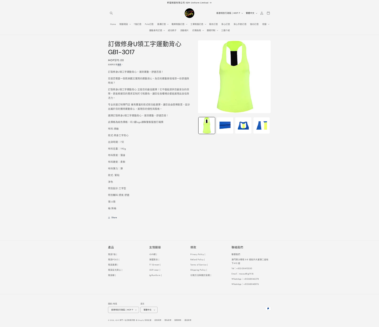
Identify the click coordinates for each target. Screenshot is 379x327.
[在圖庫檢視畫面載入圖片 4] (225, 125)
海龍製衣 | (154, 259)
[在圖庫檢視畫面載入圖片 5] (243, 125)
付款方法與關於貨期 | (200, 275)
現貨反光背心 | (115, 269)
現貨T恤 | (112, 254)
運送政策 (187, 320)
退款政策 (157, 320)
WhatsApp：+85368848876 (245, 284)
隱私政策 (167, 320)
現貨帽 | (112, 275)
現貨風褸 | (113, 264)
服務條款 (177, 320)
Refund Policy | (197, 259)
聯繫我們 (236, 254)
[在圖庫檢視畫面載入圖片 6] (261, 125)
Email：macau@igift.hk (243, 273)
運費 (119, 64)
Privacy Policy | (197, 254)
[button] (111, 13)
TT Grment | (155, 264)
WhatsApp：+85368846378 (245, 278)
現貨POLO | (113, 259)
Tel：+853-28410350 (242, 268)
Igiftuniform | (155, 275)
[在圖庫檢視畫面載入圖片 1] (206, 125)
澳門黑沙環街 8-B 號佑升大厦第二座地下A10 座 (250, 261)
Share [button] (114, 217)
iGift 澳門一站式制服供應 (125, 320)
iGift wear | (154, 269)
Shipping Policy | (198, 269)
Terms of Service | (199, 264)
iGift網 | (153, 254)
